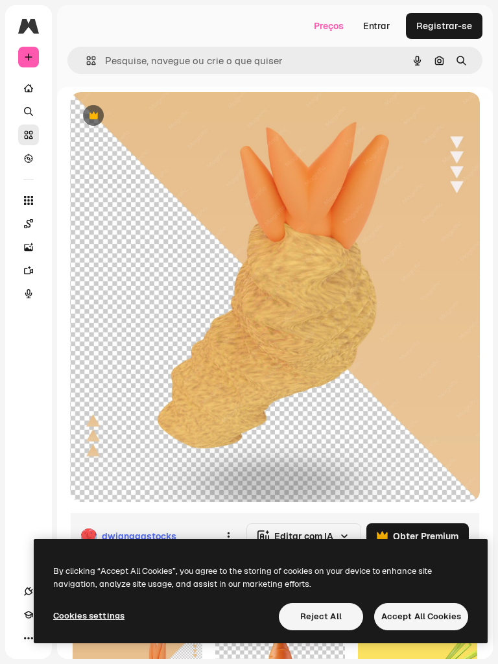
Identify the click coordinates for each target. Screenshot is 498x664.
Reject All (321, 616)
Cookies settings (88, 615)
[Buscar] (28, 111)
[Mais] (28, 638)
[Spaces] (28, 223)
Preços (329, 26)
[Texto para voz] (28, 293)
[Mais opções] (228, 536)
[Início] (28, 88)
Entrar (376, 26)
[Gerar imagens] (28, 247)
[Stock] (28, 134)
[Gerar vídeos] (28, 270)
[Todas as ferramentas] (28, 200)
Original (153, 116)
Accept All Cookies (421, 616)
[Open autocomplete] (86, 60)
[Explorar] (28, 158)
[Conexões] (28, 591)
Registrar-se (444, 26)
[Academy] (28, 614)
